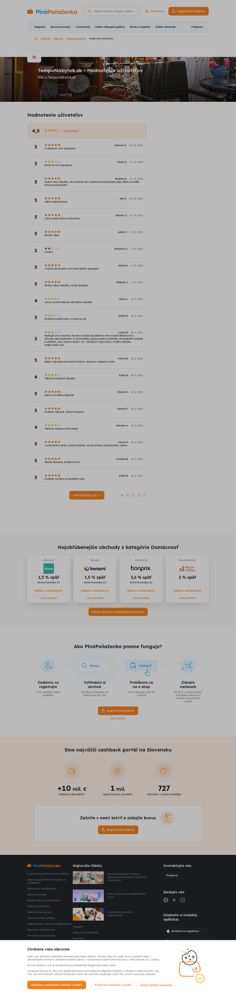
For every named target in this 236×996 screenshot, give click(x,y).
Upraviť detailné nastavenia (156, 985)
